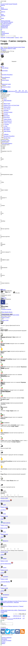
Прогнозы (10, 47)
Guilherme (6, 134)
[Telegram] (12, 633)
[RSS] (22, 633)
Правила (11, 22)
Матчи (2, 7)
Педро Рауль (7, 117)
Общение (3, 15)
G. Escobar (6, 124)
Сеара (2, 53)
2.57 (24, 618)
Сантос (2, 66)
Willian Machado (7, 100)
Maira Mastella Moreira (7, 312)
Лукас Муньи (5, 67)
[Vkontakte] (3, 633)
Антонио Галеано (8, 112)
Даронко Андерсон (6, 309)
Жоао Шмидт (7, 127)
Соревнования (4, 9)
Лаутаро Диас (7, 137)
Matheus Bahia (7, 107)
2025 (21, 37)
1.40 (20, 618)
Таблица (5, 47)
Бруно (5, 98)
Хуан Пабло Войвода (7, 143)
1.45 (20, 615)
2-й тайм (3, 148)
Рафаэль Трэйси (5, 317)
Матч (2, 47)
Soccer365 (3, 37)
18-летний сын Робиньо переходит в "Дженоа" (12, 606)
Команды (3, 11)
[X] (7, 633)
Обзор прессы (4, 597)
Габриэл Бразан (7, 119)
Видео (2, 14)
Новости (3, 5)
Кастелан (4, 297)
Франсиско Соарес (6, 84)
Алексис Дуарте (8, 122)
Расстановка (4, 97)
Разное (2, 18)
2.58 (14, 615)
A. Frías (5, 126)
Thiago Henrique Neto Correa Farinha (10, 314)
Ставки (14, 48)
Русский (3, 4)
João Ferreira (5, 70)
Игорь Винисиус (6, 77)
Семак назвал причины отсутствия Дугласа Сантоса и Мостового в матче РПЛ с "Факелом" (14, 601)
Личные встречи (17, 47)
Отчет (2, 89)
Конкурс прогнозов (5, 20)
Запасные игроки (5, 95)
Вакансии (6, 22)
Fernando (6, 113)
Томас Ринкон (7, 131)
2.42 (14, 618)
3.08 (18, 618)
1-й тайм (3, 147)
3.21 (18, 615)
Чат (4, 89)
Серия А (17, 37)
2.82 (24, 615)
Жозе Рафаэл (7, 129)
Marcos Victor (7, 103)
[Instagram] (17, 633)
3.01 (16, 615)
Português (15, 4)
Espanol (10, 4)
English (6, 4)
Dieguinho (6, 110)
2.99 (16, 618)
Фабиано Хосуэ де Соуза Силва (11, 105)
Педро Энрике (5, 80)
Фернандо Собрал (6, 86)
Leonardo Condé (5, 140)
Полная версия (4, 26)
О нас (2, 22)
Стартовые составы (5, 94)
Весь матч (3, 146)
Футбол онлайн (10, 37)
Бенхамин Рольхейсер (7, 74)
